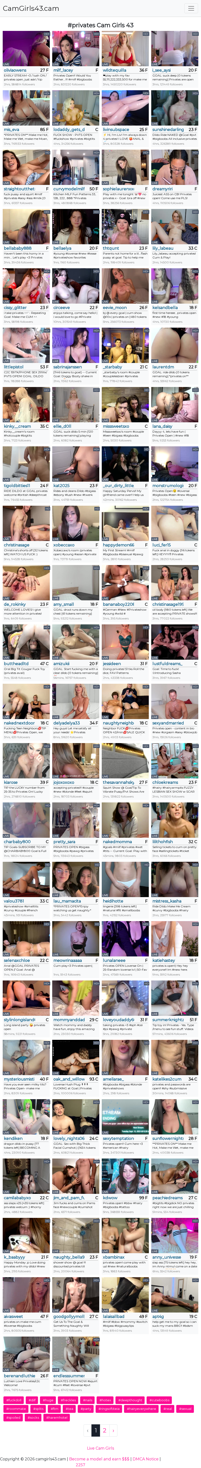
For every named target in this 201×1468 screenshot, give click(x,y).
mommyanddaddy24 (69, 1019)
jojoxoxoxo (63, 782)
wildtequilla (114, 70)
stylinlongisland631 (19, 1019)
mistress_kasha (166, 901)
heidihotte (113, 901)
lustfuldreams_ (167, 663)
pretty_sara (64, 841)
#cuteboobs (159, 1400)
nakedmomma (117, 841)
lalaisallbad (114, 1316)
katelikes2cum (166, 1079)
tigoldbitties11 (17, 485)
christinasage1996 (168, 604)
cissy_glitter (15, 307)
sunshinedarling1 (168, 129)
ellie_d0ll (62, 426)
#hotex (105, 1400)
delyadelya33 (66, 723)
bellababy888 (18, 248)
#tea (69, 1409)
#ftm (54, 1409)
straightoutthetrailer (19, 189)
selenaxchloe (17, 960)
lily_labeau (163, 248)
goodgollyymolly (69, 1316)
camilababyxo (17, 1198)
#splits (38, 1409)
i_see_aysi (161, 70)
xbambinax (114, 1257)
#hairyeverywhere (141, 1409)
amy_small (63, 604)
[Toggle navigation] (191, 8)
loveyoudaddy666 (118, 1019)
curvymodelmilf (69, 189)
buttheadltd (16, 663)
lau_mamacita (67, 901)
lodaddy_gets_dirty (69, 129)
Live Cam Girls (100, 1448)
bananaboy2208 (118, 604)
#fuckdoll (13, 1400)
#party (86, 1409)
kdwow (110, 1198)
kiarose (11, 782)
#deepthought (130, 1400)
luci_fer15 (161, 545)
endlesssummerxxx (69, 1376)
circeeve (61, 307)
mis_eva (11, 129)
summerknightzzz (168, 1019)
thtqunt (111, 248)
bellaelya (62, 248)
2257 (80, 1465)
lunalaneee (114, 960)
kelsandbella (165, 307)
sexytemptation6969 (118, 1138)
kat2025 (61, 485)
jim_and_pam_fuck (69, 1198)
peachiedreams (167, 1198)
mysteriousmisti (19, 1079)
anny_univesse (166, 1257)
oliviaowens (15, 70)
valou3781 (14, 901)
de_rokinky (15, 604)
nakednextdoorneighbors (19, 723)
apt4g (158, 1316)
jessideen (112, 663)
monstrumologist (168, 485)
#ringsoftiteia (109, 1409)
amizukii (61, 663)
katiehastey (163, 960)
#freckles (68, 1400)
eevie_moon (115, 307)
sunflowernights (168, 1138)
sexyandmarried (168, 723)
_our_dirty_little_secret (118, 485)
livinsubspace (116, 129)
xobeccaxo (64, 545)
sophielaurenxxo (118, 189)
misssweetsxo (116, 426)
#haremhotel (56, 1417)
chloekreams (165, 782)
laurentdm (163, 367)
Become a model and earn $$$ (99, 1459)
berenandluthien (19, 1376)
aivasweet (13, 1316)
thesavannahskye (118, 782)
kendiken (13, 1138)
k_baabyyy (14, 1257)
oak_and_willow (69, 1079)
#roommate (16, 1409)
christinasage (16, 545)
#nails (87, 1400)
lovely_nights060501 (69, 1138)
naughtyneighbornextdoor (118, 723)
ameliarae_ (113, 1079)
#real (167, 1409)
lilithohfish (162, 841)
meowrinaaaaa (67, 960)
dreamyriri (162, 189)
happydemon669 (118, 545)
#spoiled (13, 1417)
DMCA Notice (146, 1459)
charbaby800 (17, 841)
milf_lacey (63, 70)
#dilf (32, 1400)
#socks (33, 1417)
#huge (48, 1400)
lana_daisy (162, 426)
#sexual (185, 1409)
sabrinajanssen (67, 367)
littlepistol (14, 367)
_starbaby (112, 367)
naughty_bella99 (69, 1257)
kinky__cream (17, 426)
